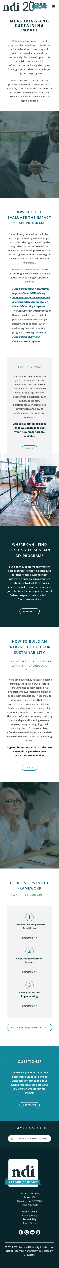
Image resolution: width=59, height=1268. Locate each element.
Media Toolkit (29, 1211)
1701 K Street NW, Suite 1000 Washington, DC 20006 (29, 1197)
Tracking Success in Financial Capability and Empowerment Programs (29, 337)
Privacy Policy (29, 1215)
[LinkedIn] (32, 1232)
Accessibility (29, 1219)
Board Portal (29, 1223)
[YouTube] (38, 1232)
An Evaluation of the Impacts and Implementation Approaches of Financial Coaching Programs (31, 302)
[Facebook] (21, 1232)
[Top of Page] (52, 1262)
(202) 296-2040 (29, 1205)
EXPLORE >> (29, 937)
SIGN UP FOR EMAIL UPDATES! (33, 1138)
